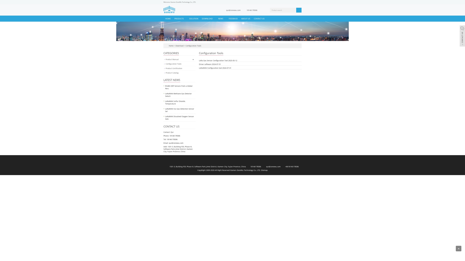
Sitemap (264, 170)
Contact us (259, 18)
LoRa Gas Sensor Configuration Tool (213, 60)
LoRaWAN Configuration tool (210, 68)
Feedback (233, 18)
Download (207, 18)
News (221, 18)
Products (179, 18)
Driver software (205, 64)
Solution (193, 18)
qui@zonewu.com (233, 10)
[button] (185, 18)
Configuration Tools (193, 46)
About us (245, 18)
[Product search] (299, 10)
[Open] (462, 36)
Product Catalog (172, 73)
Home (168, 18)
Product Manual (172, 59)
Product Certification (174, 68)
